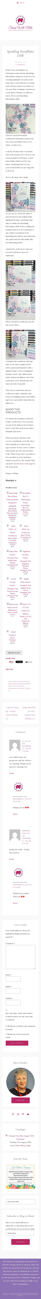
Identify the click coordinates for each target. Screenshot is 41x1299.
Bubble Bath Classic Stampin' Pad (25, 590)
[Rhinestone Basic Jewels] (12, 607)
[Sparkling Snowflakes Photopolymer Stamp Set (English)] (12, 506)
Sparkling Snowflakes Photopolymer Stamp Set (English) (12, 513)
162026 (25, 514)
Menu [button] (22, 3)
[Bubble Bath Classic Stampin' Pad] (25, 585)
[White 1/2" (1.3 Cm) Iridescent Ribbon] (25, 614)
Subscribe (20, 1242)
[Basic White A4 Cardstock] (25, 532)
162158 (12, 519)
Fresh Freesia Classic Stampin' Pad (12, 593)
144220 (12, 614)
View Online (15, 1146)
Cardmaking (12, 688)
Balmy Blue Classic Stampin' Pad (12, 562)
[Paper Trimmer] (12, 635)
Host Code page (26, 464)
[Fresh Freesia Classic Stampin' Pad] (12, 589)
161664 (26, 594)
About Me (21, 1100)
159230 (12, 544)
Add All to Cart (14, 653)
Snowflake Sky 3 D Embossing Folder (25, 508)
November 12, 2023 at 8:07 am (26, 841)
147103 (26, 572)
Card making (12, 684)
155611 (12, 597)
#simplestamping (23, 681)
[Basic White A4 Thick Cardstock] (12, 536)
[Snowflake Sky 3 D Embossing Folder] (25, 503)
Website (9, 998)
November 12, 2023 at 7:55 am (26, 748)
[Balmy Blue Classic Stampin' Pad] (12, 558)
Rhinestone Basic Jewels (12, 611)
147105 (12, 567)
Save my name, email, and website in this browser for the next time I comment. (19, 1016)
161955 (25, 625)
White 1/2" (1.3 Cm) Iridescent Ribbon (25, 620)
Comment (10, 943)
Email (9, 987)
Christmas (21, 684)
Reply (11, 773)
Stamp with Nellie (20, 23)
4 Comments (20, 65)
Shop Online (26, 1146)
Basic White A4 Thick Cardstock (12, 540)
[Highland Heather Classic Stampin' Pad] (25, 561)
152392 (13, 642)
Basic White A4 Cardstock (25, 536)
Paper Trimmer (12, 639)
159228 (26, 539)
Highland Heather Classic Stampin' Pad (25, 567)
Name (9, 975)
